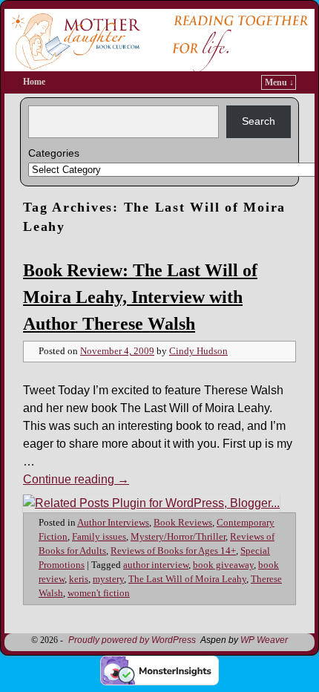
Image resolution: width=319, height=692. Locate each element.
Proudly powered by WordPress (132, 640)
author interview (155, 565)
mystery (108, 579)
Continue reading (76, 479)
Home (34, 81)
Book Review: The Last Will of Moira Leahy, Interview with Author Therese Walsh (140, 297)
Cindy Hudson (198, 351)
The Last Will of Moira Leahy (187, 579)
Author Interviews (113, 523)
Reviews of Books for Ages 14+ (173, 551)
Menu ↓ (279, 82)
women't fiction (99, 593)
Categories (53, 153)
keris (78, 579)
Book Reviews (183, 523)
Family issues (99, 537)
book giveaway (223, 565)
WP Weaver (264, 640)
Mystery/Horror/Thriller (178, 537)
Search (258, 121)
